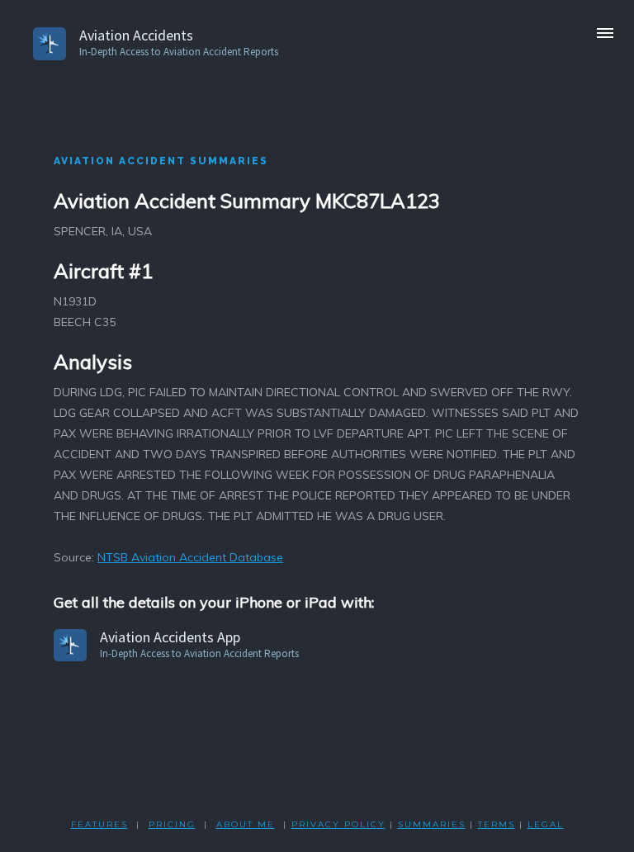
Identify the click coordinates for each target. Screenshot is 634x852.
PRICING (172, 824)
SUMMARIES (432, 824)
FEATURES (99, 824)
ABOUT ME (245, 824)
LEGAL (546, 824)
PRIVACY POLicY (338, 824)
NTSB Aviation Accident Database (190, 557)
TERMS (496, 824)
